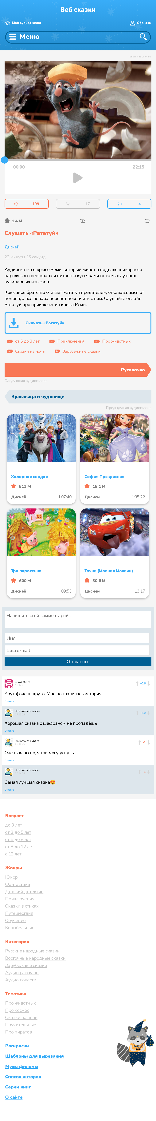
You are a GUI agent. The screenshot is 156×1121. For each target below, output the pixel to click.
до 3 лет (13, 825)
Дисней (12, 247)
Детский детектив (24, 892)
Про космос (17, 1010)
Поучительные (20, 1025)
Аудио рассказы (22, 973)
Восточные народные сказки (35, 958)
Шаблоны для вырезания (34, 1056)
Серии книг (18, 1087)
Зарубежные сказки (26, 965)
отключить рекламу (140, 56)
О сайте (13, 1097)
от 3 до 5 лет (18, 832)
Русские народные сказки (32, 951)
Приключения (19, 899)
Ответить (9, 701)
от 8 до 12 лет (19, 847)
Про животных (20, 1003)
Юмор (11, 877)
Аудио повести (20, 980)
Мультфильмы (21, 1066)
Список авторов (23, 1077)
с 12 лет (13, 854)
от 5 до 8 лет (18, 839)
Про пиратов (18, 1032)
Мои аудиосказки (26, 23)
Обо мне (144, 23)
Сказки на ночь (21, 1017)
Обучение (15, 920)
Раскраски (17, 1046)
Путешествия (19, 913)
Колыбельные (19, 928)
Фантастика (17, 884)
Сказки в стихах (21, 906)
